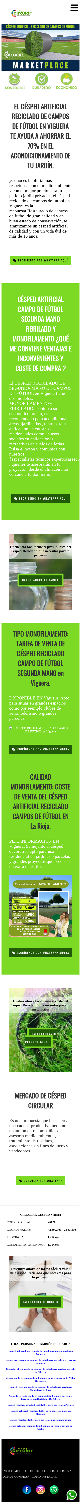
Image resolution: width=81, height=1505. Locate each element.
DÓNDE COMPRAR (16, 1476)
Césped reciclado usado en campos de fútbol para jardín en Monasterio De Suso (40, 1388)
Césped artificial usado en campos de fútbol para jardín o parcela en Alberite (40, 1370)
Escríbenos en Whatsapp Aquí (42, 498)
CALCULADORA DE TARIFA (40, 580)
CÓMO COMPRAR (61, 1471)
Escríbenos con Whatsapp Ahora (42, 749)
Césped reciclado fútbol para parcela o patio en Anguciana (41, 1419)
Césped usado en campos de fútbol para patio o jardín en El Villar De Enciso (40, 1379)
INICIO (7, 1471)
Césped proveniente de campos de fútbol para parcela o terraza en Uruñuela (41, 1361)
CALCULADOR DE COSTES (40, 1302)
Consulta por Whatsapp (43, 1181)
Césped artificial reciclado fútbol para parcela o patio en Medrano (41, 1412)
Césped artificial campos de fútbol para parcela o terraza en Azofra (40, 1427)
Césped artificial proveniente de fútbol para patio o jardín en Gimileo (40, 1352)
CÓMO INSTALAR (44, 1476)
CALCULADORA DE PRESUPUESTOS (41, 1038)
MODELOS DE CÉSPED (30, 1471)
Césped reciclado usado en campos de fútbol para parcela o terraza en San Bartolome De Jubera (40, 1397)
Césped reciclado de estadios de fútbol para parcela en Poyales (41, 1404)
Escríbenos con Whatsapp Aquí (42, 260)
